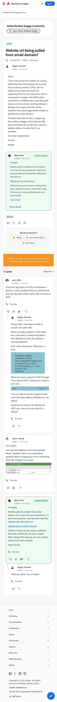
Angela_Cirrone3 (19, 66)
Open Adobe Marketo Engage (25, 31)
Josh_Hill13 (16, 280)
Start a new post (25, 261)
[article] (28, 296)
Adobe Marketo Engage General (15, 12)
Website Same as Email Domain (22, 181)
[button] (15, 60)
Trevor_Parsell (18, 438)
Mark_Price (19, 155)
